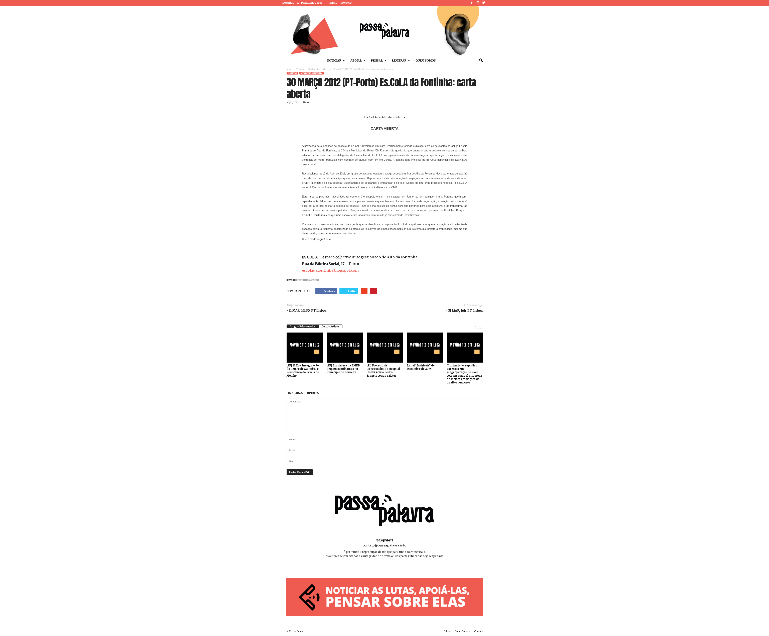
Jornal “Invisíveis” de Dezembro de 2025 (421, 367)
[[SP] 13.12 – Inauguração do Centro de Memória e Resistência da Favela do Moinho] (305, 348)
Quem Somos (426, 60)
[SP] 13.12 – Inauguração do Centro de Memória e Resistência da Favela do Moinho (303, 370)
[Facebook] (471, 3)
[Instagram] (477, 3)
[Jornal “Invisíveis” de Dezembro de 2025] (425, 348)
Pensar (377, 60)
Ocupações (312, 280)
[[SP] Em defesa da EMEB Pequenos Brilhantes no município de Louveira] (345, 348)
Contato (346, 2)
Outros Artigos (330, 326)
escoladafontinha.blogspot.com (330, 270)
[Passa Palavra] (384, 31)
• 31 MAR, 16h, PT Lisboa (464, 310)
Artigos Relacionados (303, 326)
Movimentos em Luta (318, 69)
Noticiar (334, 60)
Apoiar (356, 60)
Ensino (300, 280)
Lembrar (399, 60)
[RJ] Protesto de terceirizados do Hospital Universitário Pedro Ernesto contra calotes (383, 370)
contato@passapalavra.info (384, 545)
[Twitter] (483, 3)
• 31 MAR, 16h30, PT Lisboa (306, 310)
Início (333, 2)
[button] (480, 60)
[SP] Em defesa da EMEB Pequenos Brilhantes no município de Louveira (343, 369)
